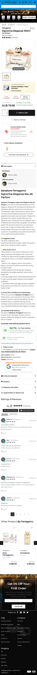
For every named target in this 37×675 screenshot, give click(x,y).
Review (5, 414)
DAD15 (12, 11)
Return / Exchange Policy (8, 628)
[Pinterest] (24, 612)
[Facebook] (31, 28)
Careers (19, 645)
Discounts (4, 655)
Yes (29, 671)
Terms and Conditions (23, 628)
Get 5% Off (18, 606)
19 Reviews (14, 37)
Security (19, 638)
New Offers (4, 665)
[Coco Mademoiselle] (7, 148)
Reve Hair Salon (5, 642)
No (34, 671)
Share (4, 433)
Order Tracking (5, 631)
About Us (20, 621)
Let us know (15, 129)
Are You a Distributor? (23, 642)
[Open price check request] (31, 132)
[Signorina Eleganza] (6, 77)
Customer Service (6, 621)
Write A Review (11, 410)
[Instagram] (20, 612)
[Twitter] (33, 28)
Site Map (3, 662)
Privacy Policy (21, 635)
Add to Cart (23, 113)
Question (13, 414)
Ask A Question (28, 410)
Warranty (20, 631)
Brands (4, 24)
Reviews (3, 658)
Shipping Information (7, 624)
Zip (2, 651)
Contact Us (4, 638)
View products (16, 90)
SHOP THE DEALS (29, 17)
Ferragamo (11, 24)
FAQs (2, 635)
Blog (18, 624)
